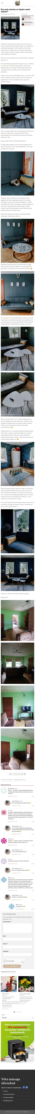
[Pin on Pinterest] (22, 774)
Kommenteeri (7, 921)
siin (28, 63)
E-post (5, 943)
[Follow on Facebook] (24, 1087)
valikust (16, 419)
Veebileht (5, 951)
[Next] (33, 992)
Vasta (33, 796)
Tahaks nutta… (5, 994)
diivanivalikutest (5, 65)
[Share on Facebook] (13, 774)
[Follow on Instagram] (26, 1087)
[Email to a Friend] (19, 774)
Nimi (4, 936)
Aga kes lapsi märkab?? (25, 994)
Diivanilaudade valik (6, 318)
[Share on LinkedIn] (24, 774)
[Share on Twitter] (16, 774)
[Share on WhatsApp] (10, 774)
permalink (23, 779)
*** (13, 779)
